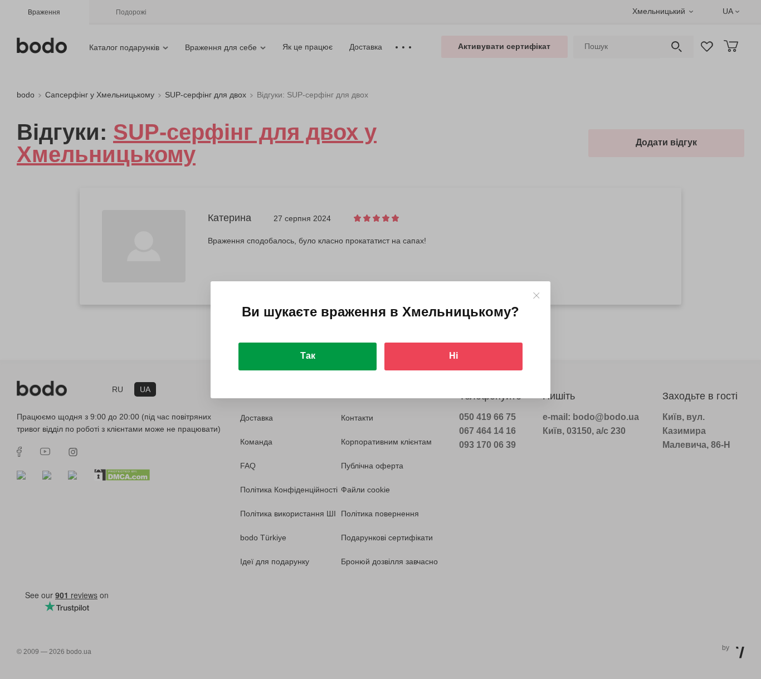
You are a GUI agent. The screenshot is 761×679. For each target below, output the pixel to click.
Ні (453, 355)
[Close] (536, 295)
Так (307, 355)
